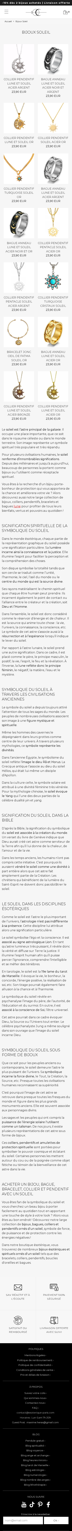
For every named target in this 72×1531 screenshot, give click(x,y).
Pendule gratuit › (35, 1440)
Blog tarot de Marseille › (35, 1465)
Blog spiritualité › (35, 1445)
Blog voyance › (35, 1450)
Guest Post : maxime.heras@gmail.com (35, 1422)
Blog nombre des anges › (35, 1479)
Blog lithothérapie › (35, 1484)
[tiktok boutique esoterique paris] (32, 1506)
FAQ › (35, 1407)
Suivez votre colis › (35, 1393)
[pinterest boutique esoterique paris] (40, 1506)
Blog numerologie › (35, 1474)
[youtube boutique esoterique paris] (24, 1506)
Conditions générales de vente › (35, 1369)
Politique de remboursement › (35, 1360)
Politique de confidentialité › (35, 1364)
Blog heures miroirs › (35, 1460)
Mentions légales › (35, 1355)
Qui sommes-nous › (35, 1398)
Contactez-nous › (35, 1402)
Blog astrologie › (35, 1469)
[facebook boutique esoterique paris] (48, 1506)
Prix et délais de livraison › (35, 1374)
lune (17, 506)
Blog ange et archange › (35, 1455)
